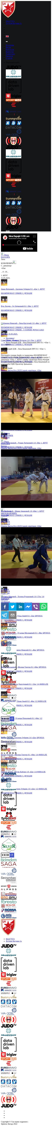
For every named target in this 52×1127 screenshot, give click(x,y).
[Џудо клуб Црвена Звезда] (8, 17)
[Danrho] (5, 680)
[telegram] (5, 615)
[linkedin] (20, 607)
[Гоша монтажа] (5, 643)
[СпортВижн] (5, 750)
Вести (8, 47)
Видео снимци (12, 340)
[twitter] (12, 607)
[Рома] (5, 638)
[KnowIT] (5, 719)
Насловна (10, 45)
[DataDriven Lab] (28, 86)
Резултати (10, 49)
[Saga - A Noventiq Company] (5, 729)
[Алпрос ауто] (5, 754)
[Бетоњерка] (5, 621)
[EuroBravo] (28, 106)
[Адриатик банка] (28, 111)
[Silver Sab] (5, 709)
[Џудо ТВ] (28, 67)
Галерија (9, 56)
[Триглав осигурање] (28, 96)
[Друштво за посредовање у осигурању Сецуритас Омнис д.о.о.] (5, 744)
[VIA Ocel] (28, 133)
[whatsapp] (43, 607)
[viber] (36, 607)
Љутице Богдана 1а (14, 23)
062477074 (10, 21)
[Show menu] (7, 41)
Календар (10, 52)
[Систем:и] (28, 114)
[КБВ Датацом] (28, 125)
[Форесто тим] (5, 629)
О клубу (9, 58)
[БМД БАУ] (5, 625)
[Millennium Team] (28, 74)
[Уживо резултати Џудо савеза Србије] (28, 141)
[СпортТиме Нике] (28, 101)
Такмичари (10, 54)
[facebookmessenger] (28, 607)
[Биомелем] (5, 724)
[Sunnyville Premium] (28, 118)
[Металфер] (5, 633)
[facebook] (5, 607)
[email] (12, 615)
